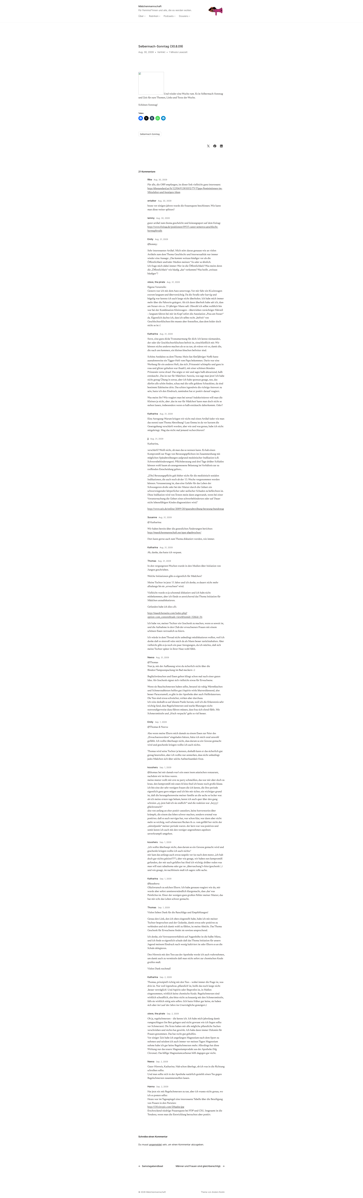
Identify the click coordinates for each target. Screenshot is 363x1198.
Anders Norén (218, 1192)
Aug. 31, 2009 (161, 239)
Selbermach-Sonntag (150, 134)
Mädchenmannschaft (150, 6)
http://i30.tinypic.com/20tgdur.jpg (165, 1107)
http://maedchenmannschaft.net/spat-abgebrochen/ (174, 532)
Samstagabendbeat (152, 1166)
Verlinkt (161, 52)
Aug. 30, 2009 (160, 179)
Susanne (152, 517)
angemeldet (155, 1144)
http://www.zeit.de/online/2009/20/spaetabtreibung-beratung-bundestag (185, 509)
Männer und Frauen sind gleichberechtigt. (198, 1166)
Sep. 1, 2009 (161, 722)
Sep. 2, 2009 (166, 977)
